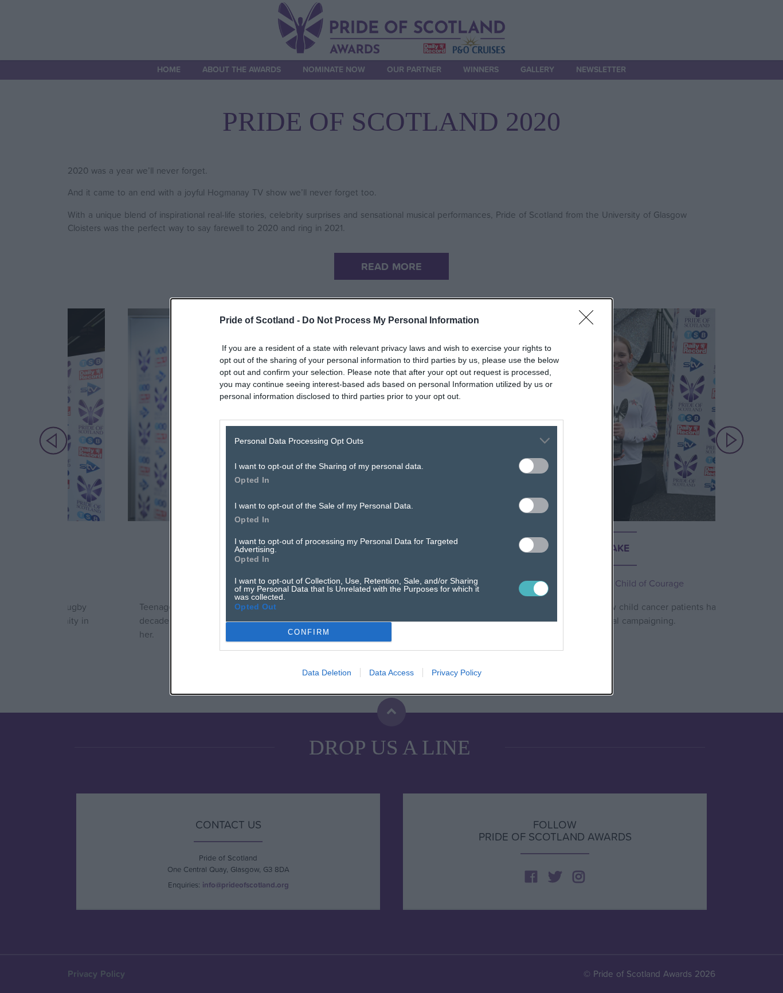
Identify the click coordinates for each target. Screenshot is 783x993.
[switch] (534, 466)
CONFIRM (309, 632)
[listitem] (391, 441)
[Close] (590, 321)
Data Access (391, 672)
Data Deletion (326, 672)
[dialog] (391, 496)
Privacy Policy (456, 672)
